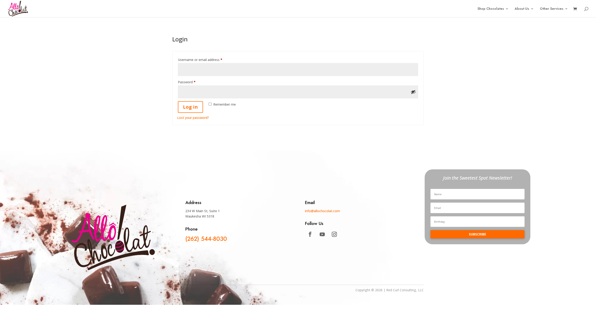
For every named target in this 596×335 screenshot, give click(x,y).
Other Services (551, 9)
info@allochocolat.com (322, 211)
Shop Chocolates (490, 9)
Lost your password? (193, 117)
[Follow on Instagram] (334, 234)
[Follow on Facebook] (310, 234)
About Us (522, 9)
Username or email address (206, 59)
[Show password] (413, 91)
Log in (190, 107)
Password (193, 82)
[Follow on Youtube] (322, 234)
